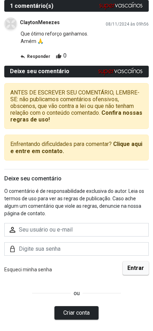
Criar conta (76, 312)
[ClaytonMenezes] (10, 23)
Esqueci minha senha (28, 269)
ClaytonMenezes (40, 22)
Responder (38, 56)
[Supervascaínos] (121, 5)
